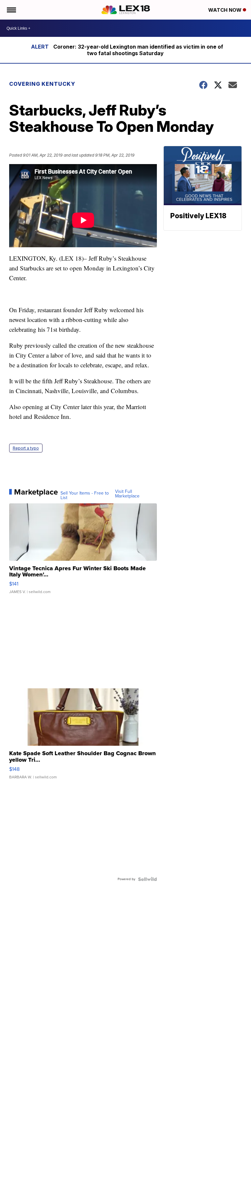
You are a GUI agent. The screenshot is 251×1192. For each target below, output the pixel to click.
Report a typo (26, 448)
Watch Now (225, 10)
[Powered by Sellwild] (147, 879)
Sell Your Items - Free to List (84, 495)
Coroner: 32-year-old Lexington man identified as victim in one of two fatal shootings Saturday (138, 49)
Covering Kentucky (42, 84)
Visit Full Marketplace (127, 493)
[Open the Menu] (11, 10)
